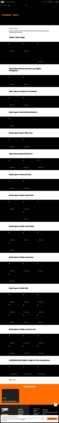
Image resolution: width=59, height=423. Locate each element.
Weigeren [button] (43, 418)
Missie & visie (45, 409)
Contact (44, 413)
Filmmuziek (35, 410)
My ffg (50, 1)
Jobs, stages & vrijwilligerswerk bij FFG (50, 412)
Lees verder (23, 419)
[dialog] (29, 418)
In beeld (10, 28)
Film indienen (35, 414)
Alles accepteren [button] (52, 418)
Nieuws (20, 414)
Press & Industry (36, 413)
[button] (20, 420)
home (2, 5)
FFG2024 (14, 379)
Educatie (20, 411)
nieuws (5, 5)
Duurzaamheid (45, 410)
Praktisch (21, 413)
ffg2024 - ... (9, 5)
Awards (20, 409)
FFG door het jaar (36, 408)
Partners (35, 411)
